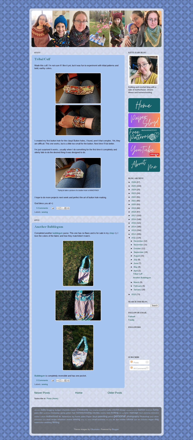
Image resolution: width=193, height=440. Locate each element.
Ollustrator (95, 429)
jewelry (103, 413)
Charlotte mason (69, 410)
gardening (47, 413)
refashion (61, 419)
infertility (96, 413)
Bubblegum (39, 376)
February (138, 286)
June (136, 263)
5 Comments (42, 208)
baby (43, 409)
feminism (149, 410)
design (123, 410)
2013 (133, 230)
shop (111, 233)
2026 (133, 182)
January (137, 290)
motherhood (52, 416)
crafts (108, 410)
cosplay (95, 410)
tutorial (129, 419)
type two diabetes (141, 420)
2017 (133, 216)
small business (98, 419)
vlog (156, 419)
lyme (126, 413)
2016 (133, 219)
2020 (133, 204)
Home (79, 392)
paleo (83, 416)
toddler (123, 419)
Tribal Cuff (42, 59)
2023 (133, 193)
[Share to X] (62, 208)
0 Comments (42, 380)
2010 (133, 294)
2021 (133, 201)
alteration (37, 410)
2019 (133, 208)
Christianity (82, 409)
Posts (136, 363)
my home (76, 416)
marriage (133, 412)
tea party (109, 419)
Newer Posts (42, 392)
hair (73, 413)
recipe (54, 419)
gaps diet (38, 413)
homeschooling (84, 412)
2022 (133, 197)
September (139, 252)
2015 (133, 223)
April (136, 271)
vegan (151, 419)
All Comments (139, 368)
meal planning (144, 413)
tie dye (116, 419)
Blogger (115, 429)
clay (90, 410)
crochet (115, 409)
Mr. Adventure (65, 416)
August (137, 256)
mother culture (39, 417)
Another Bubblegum (48, 227)
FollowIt (131, 316)
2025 (133, 186)
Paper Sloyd (91, 416)
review (69, 419)
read (48, 419)
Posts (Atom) (52, 398)
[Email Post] (52, 208)
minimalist (155, 413)
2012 (133, 234)
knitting (114, 412)
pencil (110, 416)
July (136, 260)
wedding (48, 422)
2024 (133, 190)
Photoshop (144, 416)
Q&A (44, 419)
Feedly (131, 320)
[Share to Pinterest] (68, 208)
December (139, 241)
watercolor (39, 422)
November (139, 245)
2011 (133, 238)
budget (58, 410)
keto (108, 413)
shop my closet (86, 419)
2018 (133, 212)
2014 (133, 227)
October (137, 248)
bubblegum (58, 233)
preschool (38, 420)
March (137, 282)
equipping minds (131, 410)
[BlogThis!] (60, 208)
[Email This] (57, 208)
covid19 (102, 410)
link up (121, 413)
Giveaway (55, 413)
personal (120, 416)
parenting (102, 416)
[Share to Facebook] (65, 208)
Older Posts (115, 392)
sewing (45, 212)
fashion (141, 409)
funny (156, 409)
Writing (55, 422)
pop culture (154, 417)
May (136, 267)
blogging (50, 410)
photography (133, 416)
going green (65, 413)
